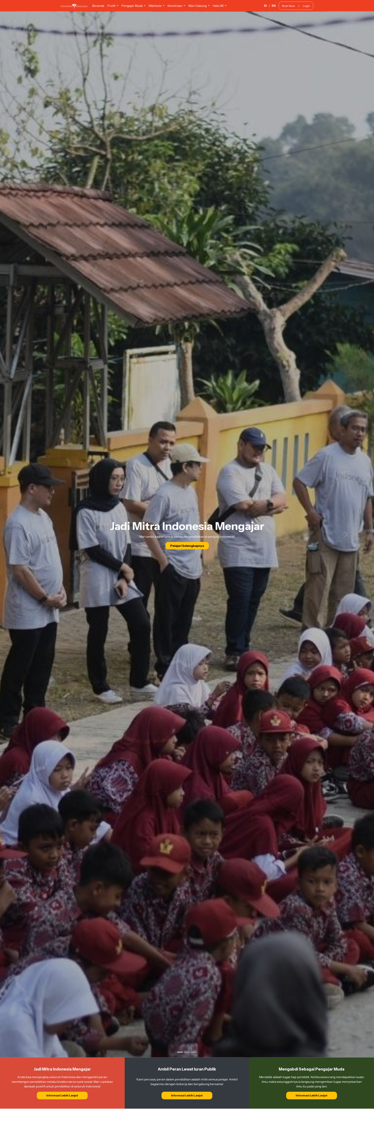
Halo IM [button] (218, 6)
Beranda (98, 6)
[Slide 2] (187, 1052)
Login (306, 6)
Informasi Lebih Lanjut (62, 1095)
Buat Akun (288, 6)
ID (265, 5)
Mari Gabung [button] (197, 6)
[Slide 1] (180, 1052)
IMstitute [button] (155, 6)
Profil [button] (111, 6)
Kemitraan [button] (175, 6)
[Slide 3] (194, 1052)
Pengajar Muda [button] (132, 6)
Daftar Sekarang (187, 552)
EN (274, 5)
